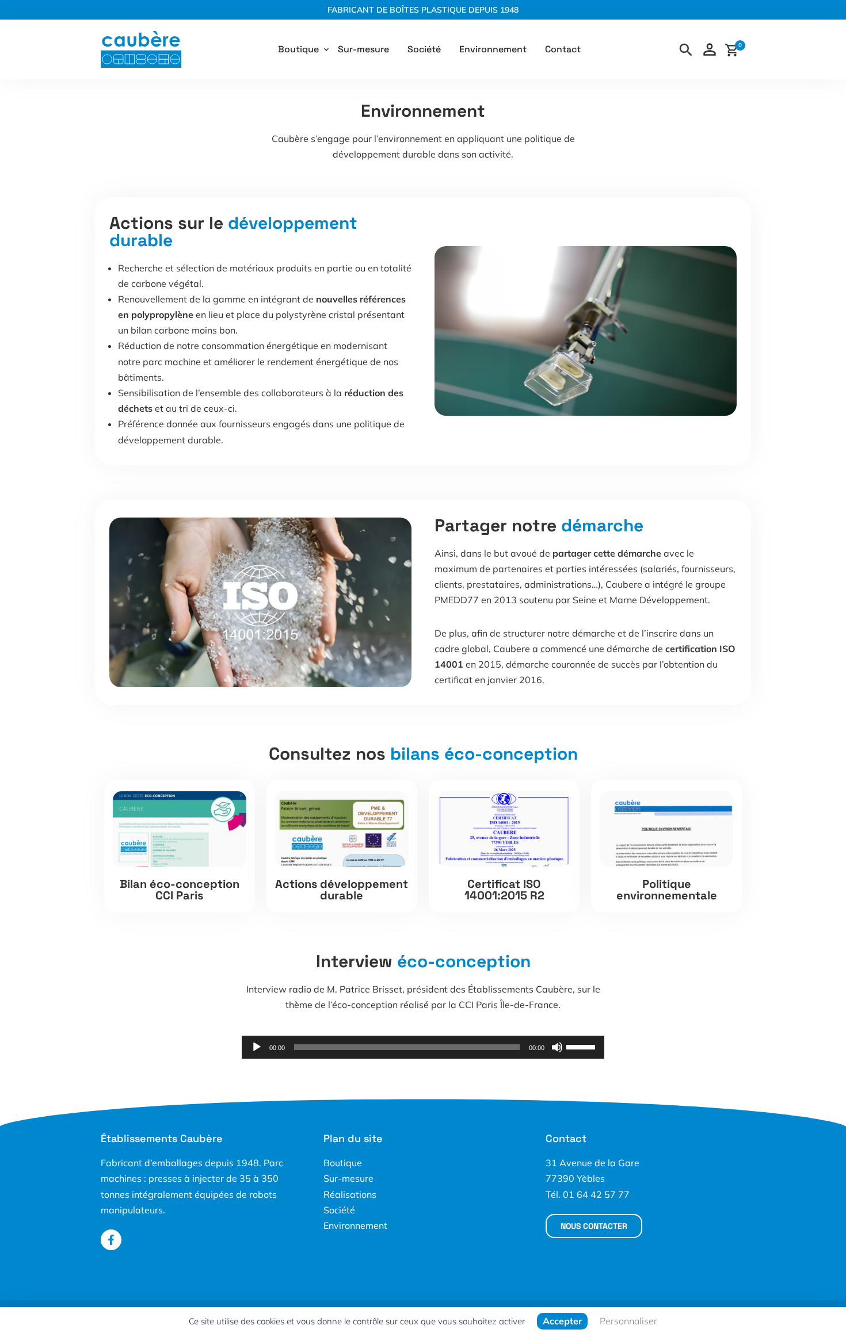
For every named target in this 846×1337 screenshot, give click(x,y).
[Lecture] (256, 1047)
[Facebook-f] (111, 1239)
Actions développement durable (341, 889)
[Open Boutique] (326, 49)
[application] (423, 1047)
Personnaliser (628, 1321)
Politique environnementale (666, 889)
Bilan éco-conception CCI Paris (179, 889)
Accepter (562, 1321)
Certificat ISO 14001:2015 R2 (504, 889)
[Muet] (557, 1047)
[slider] (582, 1046)
